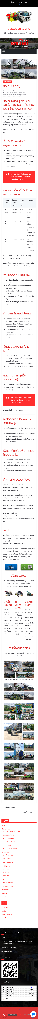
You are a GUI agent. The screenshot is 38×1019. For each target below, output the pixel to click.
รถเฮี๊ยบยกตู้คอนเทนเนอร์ (18, 93)
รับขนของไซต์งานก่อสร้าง (11, 832)
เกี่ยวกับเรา (5, 890)
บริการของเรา (5, 829)
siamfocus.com (17, 999)
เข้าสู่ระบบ (4, 908)
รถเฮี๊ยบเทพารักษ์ (7, 97)
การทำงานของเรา (7, 863)
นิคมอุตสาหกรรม (7, 81)
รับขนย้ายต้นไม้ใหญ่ (9, 845)
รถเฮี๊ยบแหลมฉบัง (9, 807)
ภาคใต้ (5, 879)
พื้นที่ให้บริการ (5, 866)
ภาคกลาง (6, 869)
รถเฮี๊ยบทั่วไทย (19, 28)
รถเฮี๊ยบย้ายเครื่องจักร (9, 95)
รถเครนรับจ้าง (7, 859)
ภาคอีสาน (6, 872)
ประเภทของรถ (6, 853)
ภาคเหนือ (6, 876)
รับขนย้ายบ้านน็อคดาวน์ (10, 849)
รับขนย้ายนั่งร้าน (8, 835)
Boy (15, 90)
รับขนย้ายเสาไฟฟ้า (9, 838)
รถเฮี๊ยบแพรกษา (17, 97)
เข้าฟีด (3, 911)
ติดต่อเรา (4, 896)
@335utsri (9, 951)
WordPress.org (6, 918)
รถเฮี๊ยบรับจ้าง (8, 855)
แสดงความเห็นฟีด (7, 914)
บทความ (4, 893)
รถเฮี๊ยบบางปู (8, 93)
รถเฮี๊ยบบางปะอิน (28, 812)
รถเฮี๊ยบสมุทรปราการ (20, 95)
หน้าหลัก (4, 826)
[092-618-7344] (4, 1015)
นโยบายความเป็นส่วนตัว (9, 886)
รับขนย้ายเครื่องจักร (9, 842)
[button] (33, 1014)
